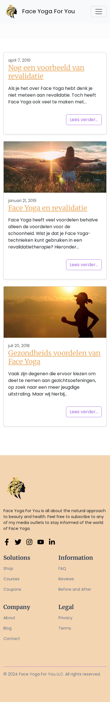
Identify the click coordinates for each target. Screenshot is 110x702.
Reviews (66, 579)
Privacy (65, 618)
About (9, 618)
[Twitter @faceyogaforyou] (18, 541)
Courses (11, 579)
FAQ (62, 568)
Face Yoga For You (44, 11)
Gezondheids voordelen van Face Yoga (54, 357)
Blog (7, 628)
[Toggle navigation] (99, 11)
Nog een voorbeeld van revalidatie (46, 72)
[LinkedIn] (52, 541)
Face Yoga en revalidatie (47, 208)
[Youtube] (40, 541)
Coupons (12, 589)
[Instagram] (29, 541)
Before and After (74, 589)
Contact (11, 638)
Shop (8, 568)
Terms (64, 628)
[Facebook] (6, 541)
